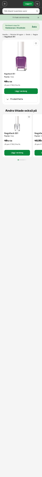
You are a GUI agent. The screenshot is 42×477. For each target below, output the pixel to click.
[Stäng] (38, 17)
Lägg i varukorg (21, 91)
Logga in (28, 4)
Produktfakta (16, 99)
